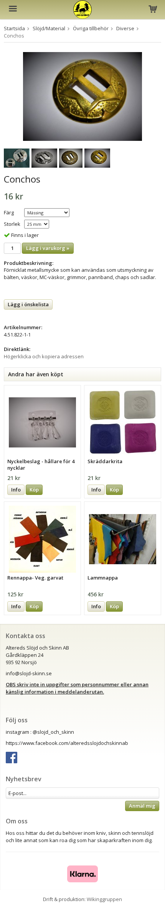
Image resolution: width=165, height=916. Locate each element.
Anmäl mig (142, 805)
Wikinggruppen (104, 899)
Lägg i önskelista (28, 304)
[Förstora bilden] (82, 95)
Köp (34, 489)
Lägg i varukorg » (47, 248)
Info (16, 489)
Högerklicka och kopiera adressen (44, 356)
